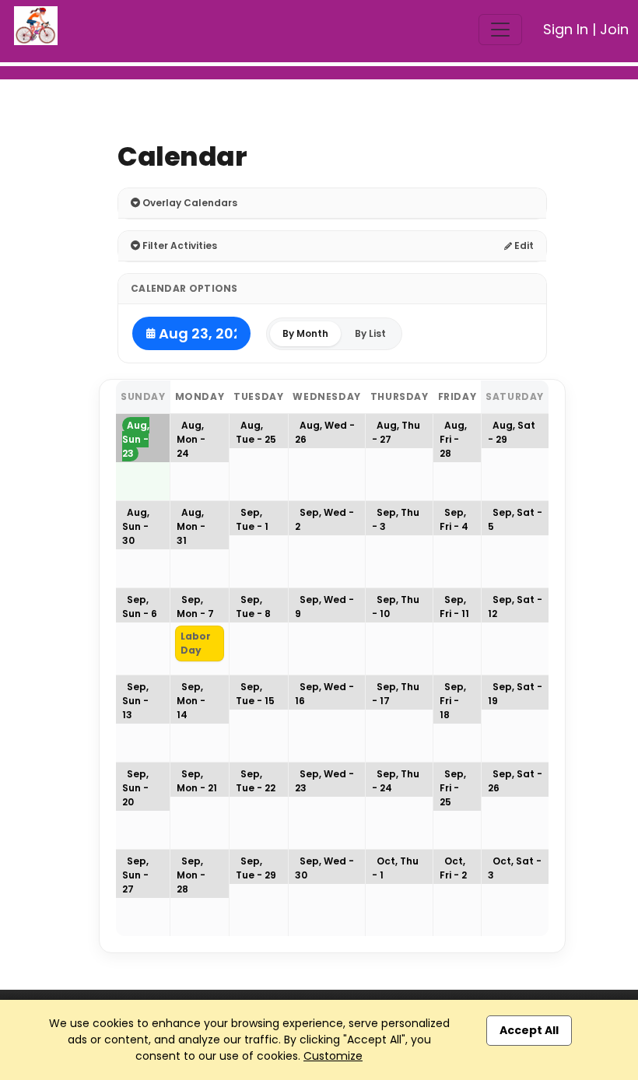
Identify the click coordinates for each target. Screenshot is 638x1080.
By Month (305, 333)
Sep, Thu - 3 (395, 519)
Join (614, 29)
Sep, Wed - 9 (324, 606)
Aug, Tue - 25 (256, 432)
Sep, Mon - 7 (195, 606)
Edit (523, 245)
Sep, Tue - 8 (253, 606)
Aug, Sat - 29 (511, 432)
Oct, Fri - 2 (453, 868)
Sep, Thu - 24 (395, 780)
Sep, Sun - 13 (135, 700)
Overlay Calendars (188, 202)
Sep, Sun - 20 (135, 787)
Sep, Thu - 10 (395, 606)
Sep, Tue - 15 (255, 693)
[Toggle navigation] (500, 29)
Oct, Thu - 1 (395, 868)
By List (370, 333)
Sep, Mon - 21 (197, 780)
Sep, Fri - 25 (453, 787)
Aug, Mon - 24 (191, 439)
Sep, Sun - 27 (135, 875)
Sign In (565, 29)
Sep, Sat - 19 (515, 693)
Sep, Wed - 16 (324, 693)
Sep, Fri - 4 (454, 519)
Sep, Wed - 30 (324, 868)
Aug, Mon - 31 (191, 526)
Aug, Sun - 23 (135, 439)
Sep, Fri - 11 (454, 606)
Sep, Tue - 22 (255, 780)
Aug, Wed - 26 (325, 432)
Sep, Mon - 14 (191, 700)
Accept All (529, 1030)
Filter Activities (178, 245)
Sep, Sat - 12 (515, 606)
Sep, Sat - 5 (515, 519)
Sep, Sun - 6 (139, 606)
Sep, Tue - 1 (252, 519)
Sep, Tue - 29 (256, 868)
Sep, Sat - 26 (515, 780)
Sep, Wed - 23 (324, 780)
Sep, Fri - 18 (453, 700)
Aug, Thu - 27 (396, 432)
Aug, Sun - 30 (135, 526)
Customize (333, 1056)
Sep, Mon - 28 (191, 875)
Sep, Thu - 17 (395, 693)
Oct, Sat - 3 (515, 868)
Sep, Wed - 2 (324, 519)
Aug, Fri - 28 (453, 439)
